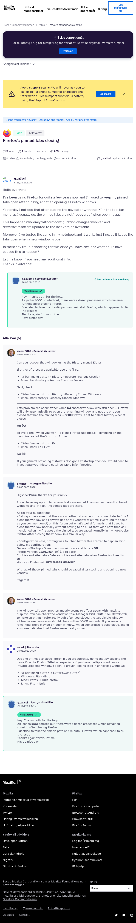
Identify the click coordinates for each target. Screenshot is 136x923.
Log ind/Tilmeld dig (120, 8)
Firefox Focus (81, 825)
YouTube (124, 915)
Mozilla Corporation (26, 881)
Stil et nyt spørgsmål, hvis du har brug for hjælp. (68, 119)
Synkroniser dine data (87, 860)
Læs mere (105, 93)
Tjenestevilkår (33, 908)
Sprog (93, 881)
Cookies (8, 914)
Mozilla (12, 782)
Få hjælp (78, 866)
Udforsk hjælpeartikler (33, 9)
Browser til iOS (82, 819)
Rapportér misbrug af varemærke (26, 800)
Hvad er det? (81, 847)
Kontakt (24, 914)
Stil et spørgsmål (87, 9)
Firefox (40, 25)
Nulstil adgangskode (86, 853)
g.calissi (20, 178)
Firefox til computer (86, 806)
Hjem (6, 25)
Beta (6, 847)
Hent (75, 800)
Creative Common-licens (20, 899)
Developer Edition (15, 841)
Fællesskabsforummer (62, 9)
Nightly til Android (15, 866)
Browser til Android (85, 812)
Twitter (8, 812)
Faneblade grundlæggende (36, 158)
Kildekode (9, 806)
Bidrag (102, 9)
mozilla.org (10, 908)
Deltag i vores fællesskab (20, 819)
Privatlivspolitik (59, 908)
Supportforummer (23, 25)
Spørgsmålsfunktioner (16, 64)
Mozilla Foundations (65, 881)
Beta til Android (13, 853)
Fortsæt (68, 51)
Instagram (131, 915)
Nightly (8, 860)
